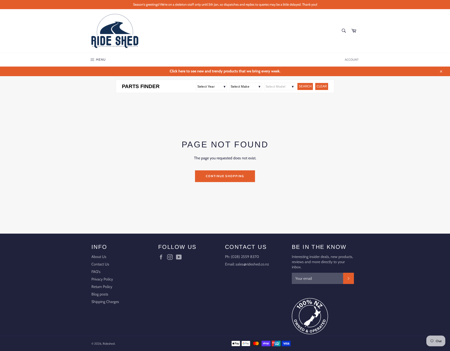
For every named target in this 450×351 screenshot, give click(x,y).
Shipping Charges (105, 301)
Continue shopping (225, 176)
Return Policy (101, 286)
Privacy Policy (102, 279)
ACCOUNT (352, 59)
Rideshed (109, 343)
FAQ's (96, 271)
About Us (98, 256)
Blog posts (99, 294)
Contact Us (100, 264)
